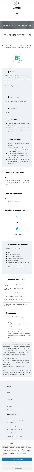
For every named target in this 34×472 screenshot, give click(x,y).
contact (21, 374)
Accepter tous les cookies (17, 459)
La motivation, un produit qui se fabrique (14, 284)
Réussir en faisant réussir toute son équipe (15, 304)
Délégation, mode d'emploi (13, 293)
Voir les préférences (17, 468)
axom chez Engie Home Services (14, 429)
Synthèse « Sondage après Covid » (15, 426)
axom (8, 392)
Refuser (17, 463)
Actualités (9, 406)
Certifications (10, 399)
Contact (9, 409)
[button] (17, 284)
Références (9, 403)
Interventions (10, 396)
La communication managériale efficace (14, 289)
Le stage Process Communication (15, 432)
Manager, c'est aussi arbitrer (14, 296)
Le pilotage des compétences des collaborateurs (15, 300)
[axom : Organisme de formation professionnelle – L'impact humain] (17, 5)
